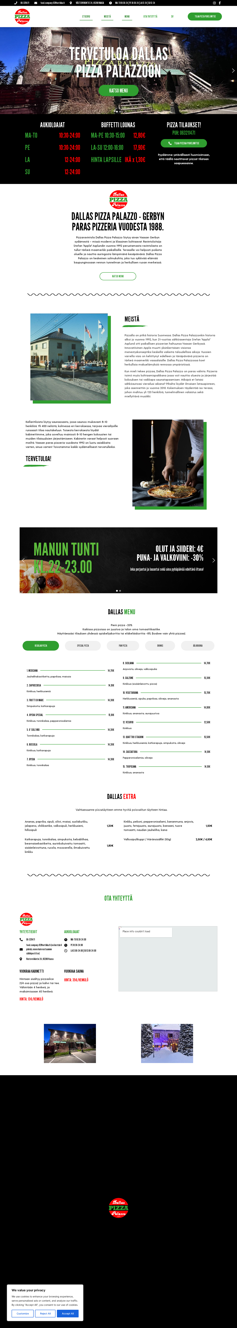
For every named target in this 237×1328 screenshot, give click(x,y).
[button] (3, 70)
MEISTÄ (107, 16)
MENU (127, 16)
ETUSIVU (86, 16)
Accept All (68, 1313)
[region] (45, 1303)
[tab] (41, 646)
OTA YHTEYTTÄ (150, 16)
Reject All (45, 1313)
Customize (23, 1313)
